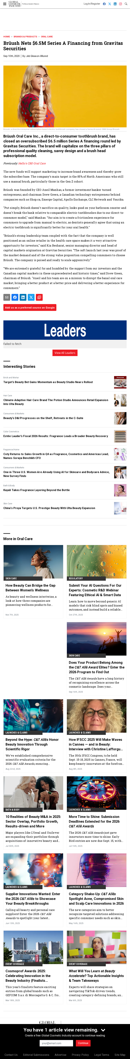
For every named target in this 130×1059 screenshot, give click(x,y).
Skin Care (7, 503)
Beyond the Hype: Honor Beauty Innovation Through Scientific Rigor (32, 744)
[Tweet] (31, 297)
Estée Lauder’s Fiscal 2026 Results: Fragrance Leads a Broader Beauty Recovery (55, 436)
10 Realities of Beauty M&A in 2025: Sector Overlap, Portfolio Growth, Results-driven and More (33, 821)
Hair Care (7, 395)
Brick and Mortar (11, 377)
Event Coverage (15, 964)
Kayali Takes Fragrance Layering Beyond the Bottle (36, 490)
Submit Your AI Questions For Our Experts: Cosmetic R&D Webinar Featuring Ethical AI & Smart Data (95, 590)
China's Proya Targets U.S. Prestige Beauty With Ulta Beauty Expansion (49, 508)
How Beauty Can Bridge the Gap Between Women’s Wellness (30, 587)
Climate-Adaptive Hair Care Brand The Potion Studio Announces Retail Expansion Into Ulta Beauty (55, 402)
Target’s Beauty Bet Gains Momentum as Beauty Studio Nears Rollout (48, 382)
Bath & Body (9, 485)
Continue (83, 1043)
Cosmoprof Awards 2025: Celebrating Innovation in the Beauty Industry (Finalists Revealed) (28, 976)
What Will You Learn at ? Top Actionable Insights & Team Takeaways (96, 976)
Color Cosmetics (11, 431)
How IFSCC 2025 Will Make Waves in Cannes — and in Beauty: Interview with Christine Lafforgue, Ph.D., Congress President (96, 745)
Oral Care (47, 36)
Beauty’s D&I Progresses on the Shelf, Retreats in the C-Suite (43, 418)
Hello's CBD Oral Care (32, 163)
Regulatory (76, 578)
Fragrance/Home (11, 449)
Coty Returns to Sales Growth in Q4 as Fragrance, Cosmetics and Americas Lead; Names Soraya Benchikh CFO (56, 455)
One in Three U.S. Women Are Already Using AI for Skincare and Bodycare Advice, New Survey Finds (56, 473)
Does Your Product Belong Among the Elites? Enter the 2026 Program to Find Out (96, 667)
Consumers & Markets (13, 413)
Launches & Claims (16, 732)
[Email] (6, 297)
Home (6, 36)
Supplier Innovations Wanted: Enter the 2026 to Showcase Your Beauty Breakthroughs (33, 899)
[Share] (15, 297)
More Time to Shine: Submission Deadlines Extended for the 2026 (94, 821)
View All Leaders (65, 353)
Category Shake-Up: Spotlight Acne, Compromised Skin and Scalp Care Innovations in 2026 (96, 899)
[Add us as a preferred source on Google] (39, 297)
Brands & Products (25, 36)
